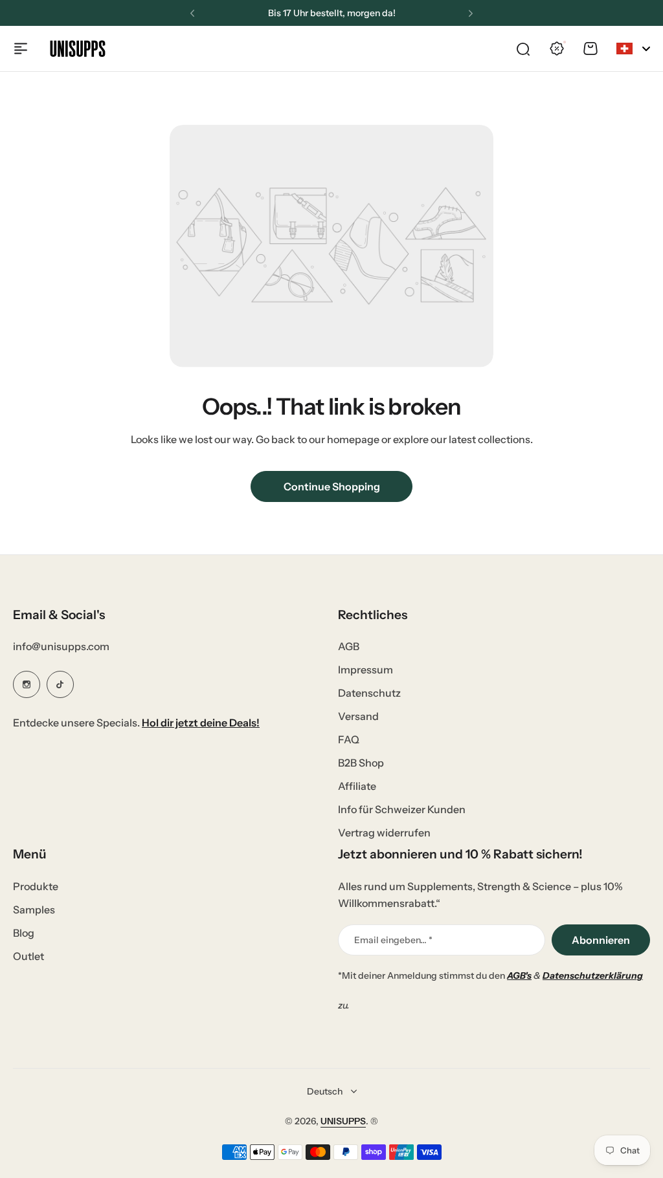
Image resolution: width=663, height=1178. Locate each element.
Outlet (28, 956)
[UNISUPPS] (77, 48)
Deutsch (325, 1091)
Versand (358, 716)
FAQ (348, 739)
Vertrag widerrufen (384, 832)
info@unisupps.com (61, 646)
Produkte (35, 886)
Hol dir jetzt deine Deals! (201, 722)
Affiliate (357, 786)
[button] (192, 13)
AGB (348, 646)
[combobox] (633, 48)
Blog (23, 932)
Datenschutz (369, 692)
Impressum (365, 669)
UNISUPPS (343, 1121)
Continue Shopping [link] (332, 486)
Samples (34, 909)
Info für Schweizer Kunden (402, 809)
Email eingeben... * (393, 940)
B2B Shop (361, 762)
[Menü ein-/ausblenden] (20, 48)
